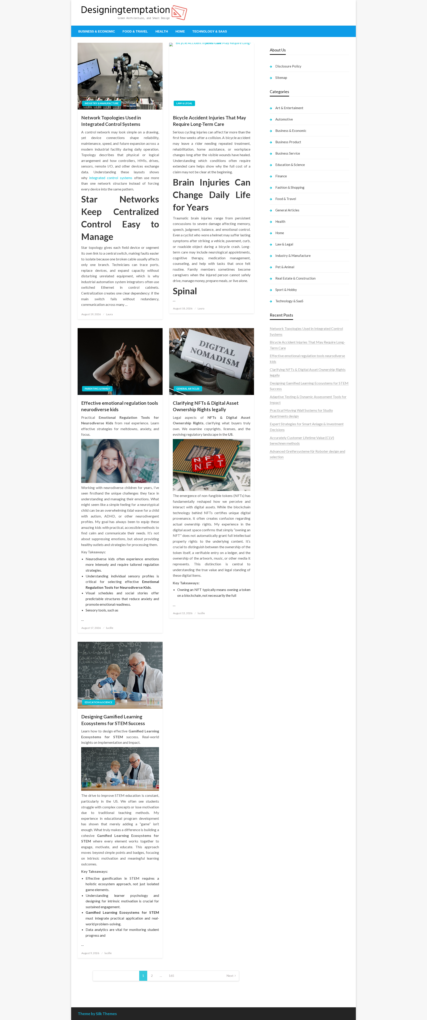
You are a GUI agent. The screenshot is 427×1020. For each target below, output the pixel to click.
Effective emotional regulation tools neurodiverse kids (119, 406)
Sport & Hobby (286, 290)
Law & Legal (184, 103)
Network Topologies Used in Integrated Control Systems (111, 121)
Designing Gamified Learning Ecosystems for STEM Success (113, 720)
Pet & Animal (284, 267)
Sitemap (281, 78)
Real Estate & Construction (295, 278)
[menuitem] (97, 31)
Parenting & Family (97, 388)
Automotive (284, 119)
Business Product (288, 142)
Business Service (287, 153)
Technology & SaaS (209, 31)
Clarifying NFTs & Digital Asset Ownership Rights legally (206, 406)
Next (230, 975)
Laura (109, 314)
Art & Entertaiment (289, 108)
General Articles (187, 388)
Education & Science (98, 702)
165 (171, 975)
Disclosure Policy (288, 66)
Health (161, 31)
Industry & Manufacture (102, 103)
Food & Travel (135, 31)
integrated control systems (110, 178)
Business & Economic (96, 31)
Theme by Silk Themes (97, 1013)
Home (180, 31)
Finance (281, 176)
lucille (109, 628)
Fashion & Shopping (289, 187)
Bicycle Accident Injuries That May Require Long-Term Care (209, 121)
